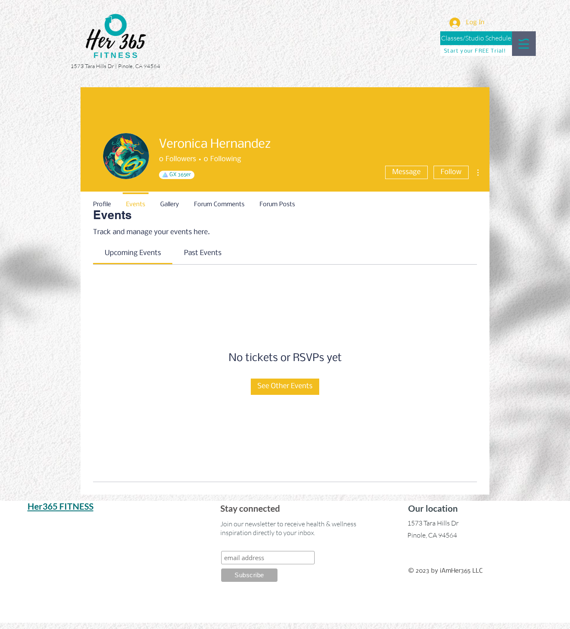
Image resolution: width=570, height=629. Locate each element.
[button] (524, 44)
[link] (133, 253)
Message (406, 172)
